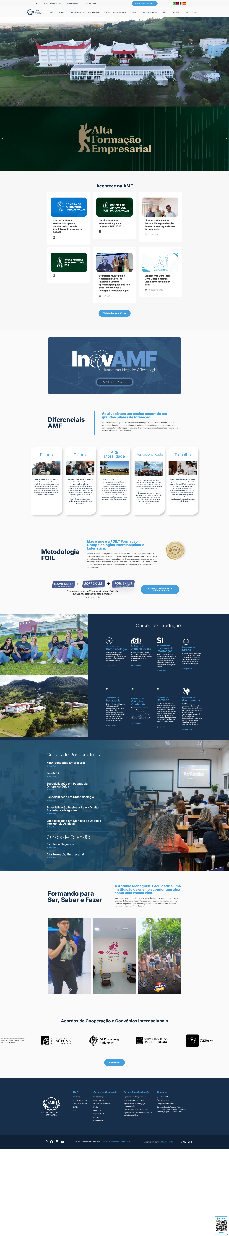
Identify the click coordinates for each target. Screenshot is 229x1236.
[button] (2, 138)
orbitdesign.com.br (165, 1142)
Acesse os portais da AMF (143, 3)
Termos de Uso (126, 1142)
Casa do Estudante (119, 12)
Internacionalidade (94, 12)
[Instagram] (57, 1141)
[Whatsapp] (46, 1141)
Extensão (133, 12)
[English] (178, 4)
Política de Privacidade (111, 1142)
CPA (186, 12)
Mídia (165, 12)
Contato (194, 12)
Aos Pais (107, 12)
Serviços (176, 12)
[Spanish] (184, 4)
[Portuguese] (174, 4)
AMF (51, 12)
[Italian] (181, 4)
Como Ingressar (76, 12)
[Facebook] (51, 1141)
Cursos (61, 12)
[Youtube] (62, 1141)
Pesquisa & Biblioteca (150, 12)
